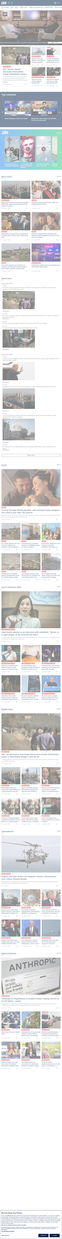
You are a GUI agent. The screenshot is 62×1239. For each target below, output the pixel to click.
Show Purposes (5, 1235)
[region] (31, 1224)
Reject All (43, 1235)
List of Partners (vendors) (7, 1231)
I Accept (55, 1235)
